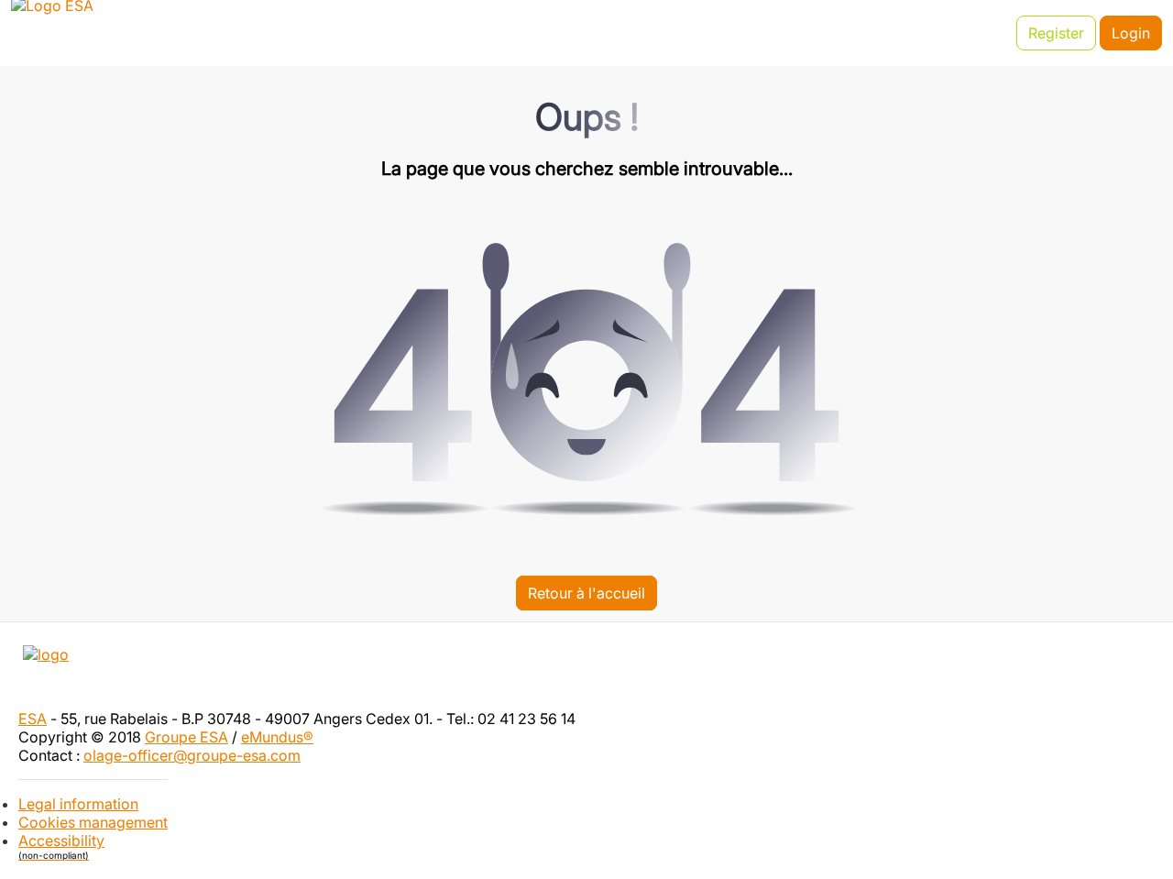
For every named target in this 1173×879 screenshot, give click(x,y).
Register (1056, 33)
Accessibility (61, 846)
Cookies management (93, 822)
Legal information (78, 804)
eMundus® (277, 737)
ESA (32, 718)
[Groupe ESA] (586, 675)
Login (1131, 33)
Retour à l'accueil (586, 593)
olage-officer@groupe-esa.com (192, 755)
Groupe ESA (186, 737)
